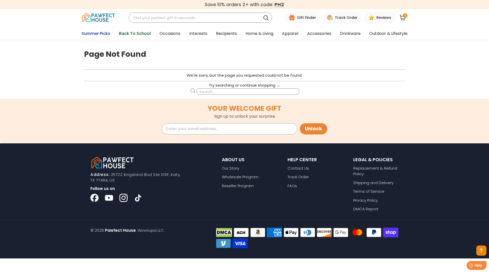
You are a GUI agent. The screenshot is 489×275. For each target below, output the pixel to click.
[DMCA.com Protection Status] (224, 232)
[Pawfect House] (99, 17)
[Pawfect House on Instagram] (123, 198)
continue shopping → (260, 85)
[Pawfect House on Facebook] (94, 198)
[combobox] (195, 18)
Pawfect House (120, 230)
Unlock (313, 128)
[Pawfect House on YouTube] (109, 198)
